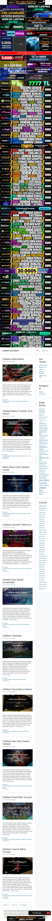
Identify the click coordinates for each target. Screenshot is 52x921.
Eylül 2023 (41, 553)
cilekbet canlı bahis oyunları (25, 455)
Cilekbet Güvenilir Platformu (17, 524)
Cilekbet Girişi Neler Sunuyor (17, 797)
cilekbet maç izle (43, 441)
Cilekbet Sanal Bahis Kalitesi (17, 689)
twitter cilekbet (22, 679)
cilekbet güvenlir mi (43, 436)
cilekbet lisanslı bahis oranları (22, 895)
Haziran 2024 (42, 534)
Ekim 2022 (41, 577)
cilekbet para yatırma (43, 448)
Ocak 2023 (42, 571)
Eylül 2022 (41, 580)
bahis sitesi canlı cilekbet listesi (10, 513)
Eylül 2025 (41, 510)
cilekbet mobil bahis (15, 401)
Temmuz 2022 (42, 584)
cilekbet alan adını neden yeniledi (11, 785)
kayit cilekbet (26, 731)
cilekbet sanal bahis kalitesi (17, 731)
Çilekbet (38, 350)
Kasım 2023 (42, 549)
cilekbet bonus (41, 413)
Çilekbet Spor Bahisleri (27, 839)
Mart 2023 (41, 567)
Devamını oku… (10, 451)
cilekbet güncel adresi (43, 432)
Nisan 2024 (42, 538)
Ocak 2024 (42, 545)
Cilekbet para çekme (43, 450)
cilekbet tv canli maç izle (43, 461)
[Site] (26, 89)
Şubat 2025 (42, 516)
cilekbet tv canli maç (44, 459)
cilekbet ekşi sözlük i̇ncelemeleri (16, 624)
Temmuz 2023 (42, 558)
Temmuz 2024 (42, 532)
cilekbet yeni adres (43, 466)
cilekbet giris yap (21, 785)
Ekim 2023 (41, 551)
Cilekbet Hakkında (12, 635)
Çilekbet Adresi (43, 365)
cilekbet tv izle (43, 463)
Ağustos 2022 (42, 582)
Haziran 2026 (42, 508)
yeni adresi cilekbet (43, 482)
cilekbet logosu (7, 731)
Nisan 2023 (42, 564)
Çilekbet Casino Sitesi (44, 485)
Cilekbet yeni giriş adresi (44, 468)
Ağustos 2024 (42, 530)
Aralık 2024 (42, 521)
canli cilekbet (42, 410)
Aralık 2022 (42, 573)
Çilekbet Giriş (45, 350)
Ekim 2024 (41, 525)
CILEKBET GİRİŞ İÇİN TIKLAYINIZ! (26, 53)
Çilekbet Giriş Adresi (11, 351)
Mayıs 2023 (42, 562)
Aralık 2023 (42, 547)
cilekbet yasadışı (15, 679)
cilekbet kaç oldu (43, 440)
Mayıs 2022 (42, 588)
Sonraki (24, 905)
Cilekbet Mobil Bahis (13, 359)
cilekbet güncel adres (8, 568)
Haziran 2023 (42, 560)
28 (20, 905)
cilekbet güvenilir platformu (19, 568)
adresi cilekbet (42, 408)
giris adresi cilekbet (44, 474)
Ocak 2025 (41, 519)
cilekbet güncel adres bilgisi (10, 895)
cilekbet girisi (42, 423)
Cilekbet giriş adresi (43, 426)
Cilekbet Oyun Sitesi (24, 401)
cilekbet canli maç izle (43, 416)
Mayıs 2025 (42, 514)
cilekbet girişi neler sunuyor (16, 839)
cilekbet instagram (42, 438)
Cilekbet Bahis (7, 401)
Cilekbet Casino (42, 418)
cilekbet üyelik (42, 471)
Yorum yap (6, 402)
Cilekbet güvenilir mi (43, 435)
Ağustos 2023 (42, 556)
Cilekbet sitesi (42, 452)
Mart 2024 (41, 540)
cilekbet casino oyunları (43, 420)
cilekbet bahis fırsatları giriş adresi (11, 455)
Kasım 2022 (42, 575)
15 (16, 905)
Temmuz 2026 (42, 506)
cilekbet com (41, 421)
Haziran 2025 (42, 512)
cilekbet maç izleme (43, 443)
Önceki (5, 905)
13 (12, 905)
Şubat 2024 (42, 543)
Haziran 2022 (42, 586)
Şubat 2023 (42, 569)
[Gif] (26, 146)
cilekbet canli (6, 624)
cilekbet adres (42, 412)
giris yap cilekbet (43, 476)
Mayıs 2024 (42, 536)
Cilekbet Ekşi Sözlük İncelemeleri (13, 581)
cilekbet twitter (6, 457)
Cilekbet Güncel (43, 428)
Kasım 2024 (42, 523)
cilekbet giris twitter (43, 425)
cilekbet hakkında (7, 679)
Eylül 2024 (41, 527)
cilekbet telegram (43, 454)
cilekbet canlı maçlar (22, 513)
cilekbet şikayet (42, 473)
